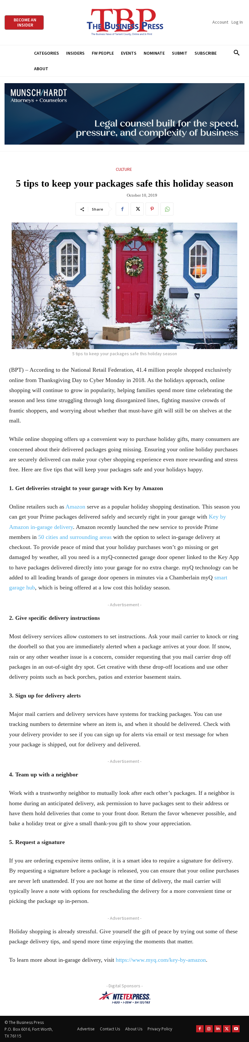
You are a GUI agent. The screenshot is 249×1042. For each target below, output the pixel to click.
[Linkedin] (218, 1029)
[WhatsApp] (166, 209)
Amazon (75, 506)
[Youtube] (236, 1029)
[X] (137, 209)
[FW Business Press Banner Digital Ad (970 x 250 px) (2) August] (124, 114)
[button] (236, 53)
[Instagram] (209, 1029)
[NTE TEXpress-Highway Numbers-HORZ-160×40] (124, 997)
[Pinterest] (152, 209)
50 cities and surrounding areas (75, 537)
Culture (124, 169)
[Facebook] (122, 209)
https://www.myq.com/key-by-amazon (161, 960)
